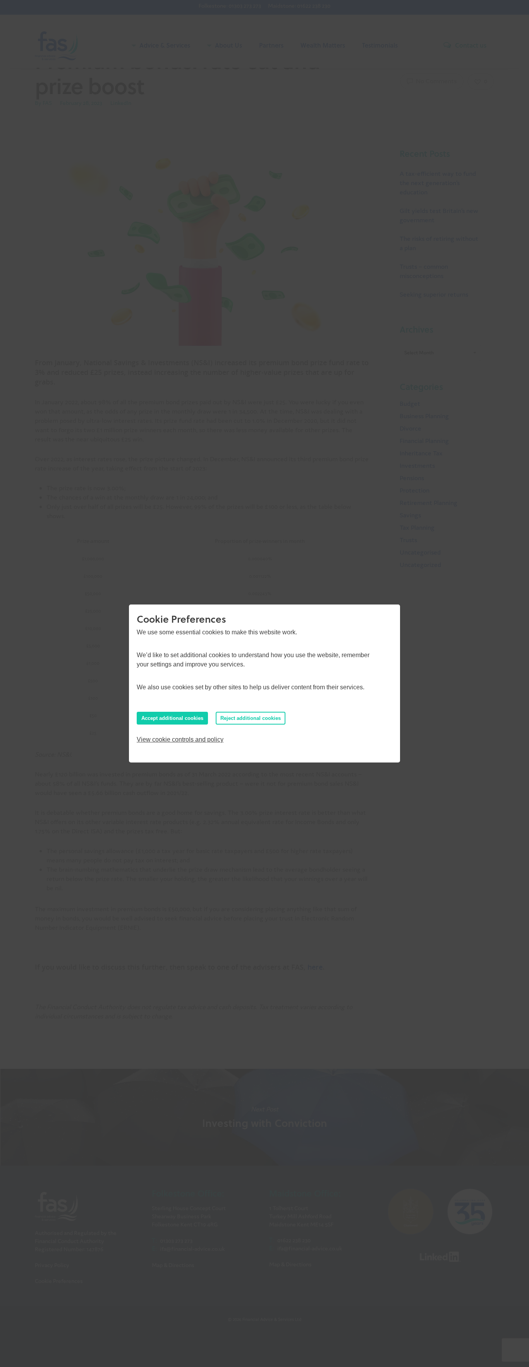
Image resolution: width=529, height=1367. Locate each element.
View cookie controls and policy (180, 739)
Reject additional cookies (250, 718)
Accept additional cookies (172, 718)
